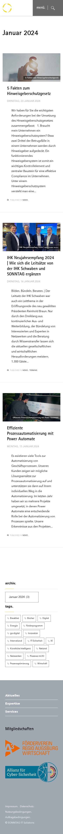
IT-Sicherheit (36, 641)
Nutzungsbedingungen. (18, 812)
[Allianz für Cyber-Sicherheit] (31, 772)
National (43, 649)
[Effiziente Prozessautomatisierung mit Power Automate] (31, 407)
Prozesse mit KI (37, 656)
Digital (46, 618)
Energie (14, 626)
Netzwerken (16, 656)
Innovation (33, 633)
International (16, 641)
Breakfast (14, 618)
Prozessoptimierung (19, 664)
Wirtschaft (42, 664)
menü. (41, 8)
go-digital (15, 633)
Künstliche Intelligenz (20, 649)
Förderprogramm (34, 626)
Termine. (33, 370)
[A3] (31, 748)
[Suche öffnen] (53, 8)
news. (25, 200)
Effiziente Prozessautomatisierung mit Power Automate (30, 433)
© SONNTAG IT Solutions (19, 823)
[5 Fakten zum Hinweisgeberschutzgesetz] (31, 67)
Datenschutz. (27, 806)
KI (52, 641)
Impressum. (11, 806)
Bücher (30, 618)
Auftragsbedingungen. (18, 817)
